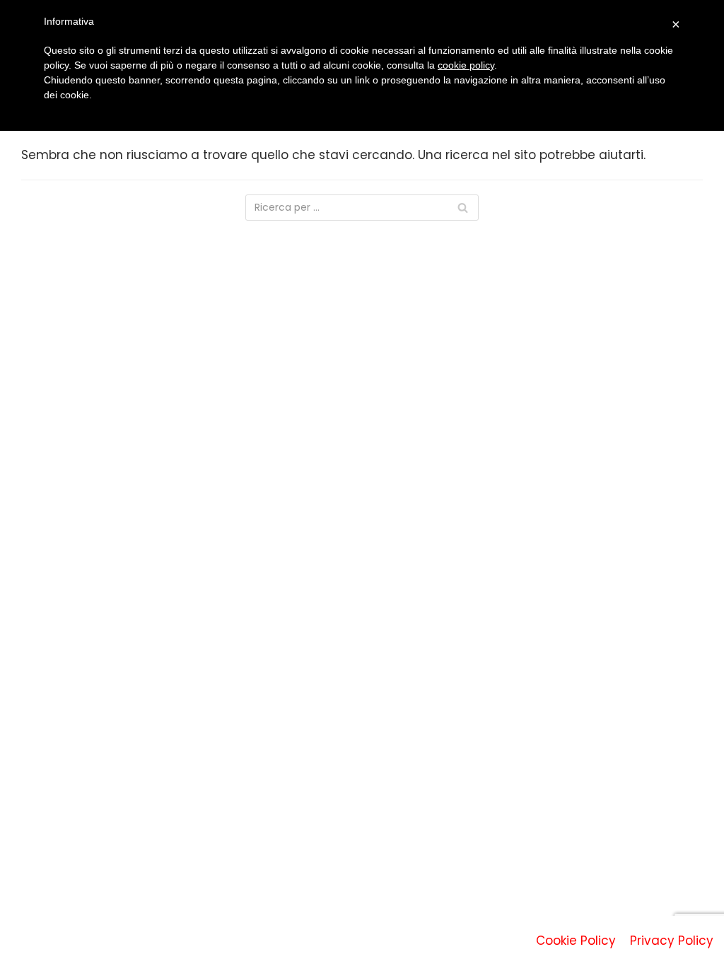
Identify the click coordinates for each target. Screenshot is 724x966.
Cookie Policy (576, 940)
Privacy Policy (671, 940)
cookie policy (466, 65)
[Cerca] (463, 207)
